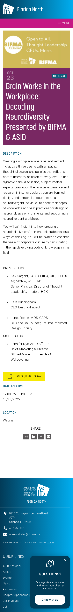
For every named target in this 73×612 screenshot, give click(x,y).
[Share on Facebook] (41, 436)
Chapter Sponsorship (17, 595)
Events (7, 577)
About (7, 572)
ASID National (12, 566)
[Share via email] (48, 436)
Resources (10, 589)
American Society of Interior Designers (8, 8)
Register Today (28, 376)
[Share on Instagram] (26, 436)
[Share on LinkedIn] (34, 436)
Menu (65, 23)
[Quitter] (65, 560)
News (6, 583)
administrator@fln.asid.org (25, 534)
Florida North (30, 9)
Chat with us (50, 599)
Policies (50, 543)
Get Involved (11, 601)
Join (6, 606)
